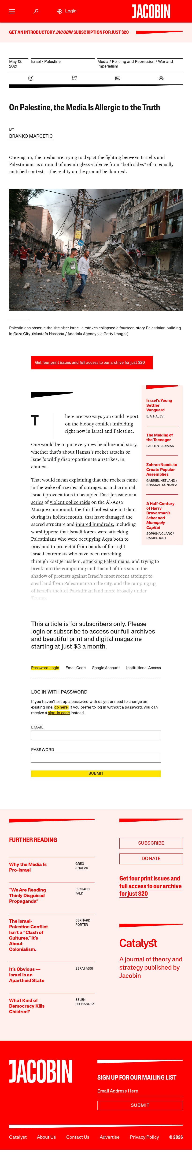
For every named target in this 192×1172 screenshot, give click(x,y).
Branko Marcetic (31, 136)
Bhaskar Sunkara (161, 485)
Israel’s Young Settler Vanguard (159, 405)
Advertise (110, 1137)
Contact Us (77, 1137)
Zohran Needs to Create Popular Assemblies (161, 470)
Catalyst (18, 1137)
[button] (12, 11)
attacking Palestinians (106, 561)
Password (42, 750)
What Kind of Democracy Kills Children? (26, 1006)
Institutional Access (143, 668)
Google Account (106, 668)
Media (102, 62)
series (37, 502)
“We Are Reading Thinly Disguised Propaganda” (27, 896)
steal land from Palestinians (60, 583)
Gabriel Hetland (160, 481)
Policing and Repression (133, 62)
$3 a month (89, 647)
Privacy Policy (144, 1137)
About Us (46, 1137)
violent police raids (70, 502)
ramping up (143, 583)
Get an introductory (32, 32)
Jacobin (64, 32)
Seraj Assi (84, 969)
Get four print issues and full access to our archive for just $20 (90, 363)
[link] (67, 11)
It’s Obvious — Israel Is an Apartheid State (26, 975)
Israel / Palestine (46, 62)
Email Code (76, 668)
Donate (151, 859)
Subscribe (151, 843)
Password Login (45, 668)
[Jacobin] (151, 11)
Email (37, 727)
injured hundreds (94, 524)
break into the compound (58, 568)
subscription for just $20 (101, 32)
